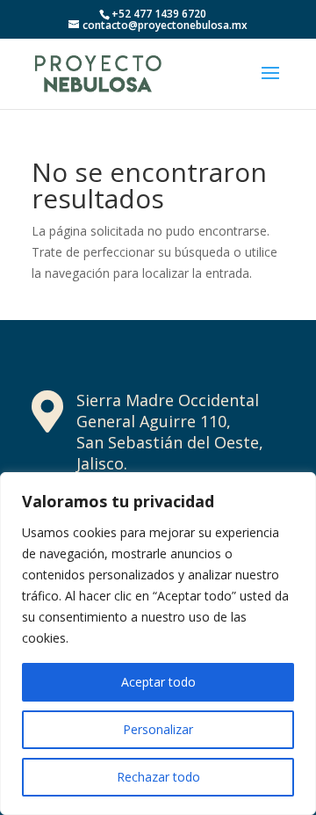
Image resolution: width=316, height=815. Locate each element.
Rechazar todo (158, 776)
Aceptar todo (158, 681)
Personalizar (158, 729)
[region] (158, 643)
